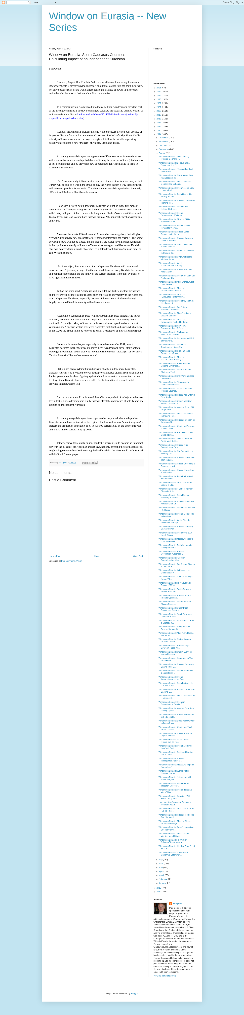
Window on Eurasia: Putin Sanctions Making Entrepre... (175, 603)
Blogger (134, 993)
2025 (159, 91)
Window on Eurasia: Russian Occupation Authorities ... (172, 552)
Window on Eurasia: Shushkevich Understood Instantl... (174, 383)
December (164, 138)
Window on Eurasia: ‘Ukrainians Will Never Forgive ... (175, 778)
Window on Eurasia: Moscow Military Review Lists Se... (175, 220)
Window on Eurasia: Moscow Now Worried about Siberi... (174, 834)
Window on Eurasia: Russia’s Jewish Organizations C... (175, 734)
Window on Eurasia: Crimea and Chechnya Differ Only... (173, 853)
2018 (159, 119)
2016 (159, 126)
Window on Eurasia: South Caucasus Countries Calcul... (175, 615)
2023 (159, 99)
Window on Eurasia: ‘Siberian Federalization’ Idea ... (172, 559)
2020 (159, 111)
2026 (159, 88)
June (161, 864)
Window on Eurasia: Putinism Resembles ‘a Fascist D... (172, 703)
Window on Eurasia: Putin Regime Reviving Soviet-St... (174, 496)
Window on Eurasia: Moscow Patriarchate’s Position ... (172, 289)
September (164, 149)
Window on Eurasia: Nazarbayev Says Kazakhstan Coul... (176, 176)
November (164, 141)
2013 (159, 888)
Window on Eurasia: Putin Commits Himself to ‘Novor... (174, 226)
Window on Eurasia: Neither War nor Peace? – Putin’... (175, 640)
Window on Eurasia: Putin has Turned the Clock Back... (176, 747)
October (162, 145)
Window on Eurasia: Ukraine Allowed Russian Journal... (175, 389)
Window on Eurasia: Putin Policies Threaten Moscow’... (174, 784)
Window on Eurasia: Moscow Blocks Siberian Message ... (175, 822)
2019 (159, 115)
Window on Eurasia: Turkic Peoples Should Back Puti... (175, 590)
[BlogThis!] (86, 462)
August (162, 153)
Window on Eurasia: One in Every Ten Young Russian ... (176, 653)
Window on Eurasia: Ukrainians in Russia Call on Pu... (174, 740)
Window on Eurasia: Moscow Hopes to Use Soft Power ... (176, 540)
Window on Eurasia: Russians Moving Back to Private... (176, 527)
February (163, 879)
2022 (159, 103)
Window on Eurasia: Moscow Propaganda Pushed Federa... (173, 320)
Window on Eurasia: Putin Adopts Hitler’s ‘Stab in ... (173, 208)
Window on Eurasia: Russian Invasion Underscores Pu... (176, 239)
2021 (159, 107)
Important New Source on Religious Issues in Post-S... (175, 803)
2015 (159, 130)
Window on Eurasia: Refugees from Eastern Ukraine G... (174, 628)
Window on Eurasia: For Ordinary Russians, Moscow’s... (173, 308)
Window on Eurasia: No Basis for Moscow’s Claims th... (173, 333)
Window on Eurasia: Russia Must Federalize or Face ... (173, 446)
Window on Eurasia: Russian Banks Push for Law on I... (175, 596)
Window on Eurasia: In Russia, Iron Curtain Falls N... (174, 571)
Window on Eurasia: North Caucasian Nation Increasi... (175, 245)
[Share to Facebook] (92, 462)
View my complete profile (165, 976)
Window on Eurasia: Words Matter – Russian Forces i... (175, 772)
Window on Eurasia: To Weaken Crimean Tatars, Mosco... (173, 841)
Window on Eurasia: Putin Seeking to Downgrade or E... (175, 546)
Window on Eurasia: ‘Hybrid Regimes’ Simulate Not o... (176, 490)
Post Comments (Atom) (71, 561)
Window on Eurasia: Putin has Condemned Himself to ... (172, 345)
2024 (159, 95)
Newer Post (55, 556)
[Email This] (83, 462)
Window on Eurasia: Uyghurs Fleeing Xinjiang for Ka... (175, 258)
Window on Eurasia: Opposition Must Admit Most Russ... (175, 440)
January (163, 883)
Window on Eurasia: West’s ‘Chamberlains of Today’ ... (172, 264)
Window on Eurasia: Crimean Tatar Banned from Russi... (174, 352)
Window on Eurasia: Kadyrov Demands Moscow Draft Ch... (176, 502)
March (162, 875)
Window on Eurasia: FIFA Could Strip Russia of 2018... (175, 584)
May (161, 867)
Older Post (138, 556)
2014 (159, 134)
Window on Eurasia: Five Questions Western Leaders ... (175, 314)
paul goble (177, 903)
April (161, 871)
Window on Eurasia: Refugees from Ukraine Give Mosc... (174, 364)
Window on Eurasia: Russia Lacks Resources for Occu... (174, 233)
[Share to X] (89, 462)
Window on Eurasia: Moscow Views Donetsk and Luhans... (175, 183)
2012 (159, 892)
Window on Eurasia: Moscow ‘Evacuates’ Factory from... (172, 295)
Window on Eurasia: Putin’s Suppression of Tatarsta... (171, 214)
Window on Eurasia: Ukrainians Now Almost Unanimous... (175, 402)
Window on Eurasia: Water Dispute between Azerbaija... (174, 521)
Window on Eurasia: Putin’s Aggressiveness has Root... (172, 678)
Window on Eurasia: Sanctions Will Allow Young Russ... (174, 797)
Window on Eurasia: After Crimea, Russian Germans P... (174, 157)
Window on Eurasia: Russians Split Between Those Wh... (174, 646)
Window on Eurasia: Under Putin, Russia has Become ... (173, 609)
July (161, 860)
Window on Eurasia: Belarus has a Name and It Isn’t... (174, 164)
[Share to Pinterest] (96, 462)
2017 (159, 122)
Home (97, 556)
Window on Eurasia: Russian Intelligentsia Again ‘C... (172, 759)
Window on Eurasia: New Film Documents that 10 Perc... (172, 327)
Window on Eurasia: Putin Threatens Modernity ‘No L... (175, 371)
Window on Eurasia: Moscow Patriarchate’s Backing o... (172, 358)
